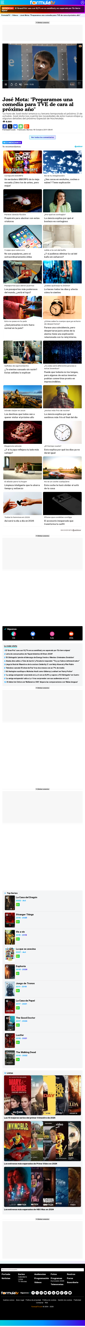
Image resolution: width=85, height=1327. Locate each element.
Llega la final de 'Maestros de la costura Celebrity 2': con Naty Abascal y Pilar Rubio (40, 664)
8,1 (18, 973)
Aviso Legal (20, 1300)
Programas (56, 1278)
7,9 (18, 1059)
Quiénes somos (8, 1300)
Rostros (71, 1274)
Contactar (39, 1302)
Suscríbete (72, 1282)
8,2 (18, 991)
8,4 (18, 939)
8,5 (18, 1008)
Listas (20, 1279)
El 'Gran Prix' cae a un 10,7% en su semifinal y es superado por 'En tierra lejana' (37, 650)
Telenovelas (57, 1284)
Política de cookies (49, 1300)
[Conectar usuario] (82, 2)
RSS (46, 1302)
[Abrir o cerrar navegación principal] (2, 2)
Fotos (54, 1274)
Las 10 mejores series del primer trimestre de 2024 (29, 1117)
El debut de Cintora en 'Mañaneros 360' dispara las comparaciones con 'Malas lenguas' (42, 682)
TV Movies (22, 1281)
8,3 (18, 905)
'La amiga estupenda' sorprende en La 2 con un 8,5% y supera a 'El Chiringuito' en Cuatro (42, 675)
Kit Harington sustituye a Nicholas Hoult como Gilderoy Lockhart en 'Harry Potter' (39, 671)
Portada (6, 1274)
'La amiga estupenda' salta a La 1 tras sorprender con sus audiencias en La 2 (37, 678)
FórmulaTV (5, 15)
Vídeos (15, 15)
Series (21, 1274)
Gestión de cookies (65, 1300)
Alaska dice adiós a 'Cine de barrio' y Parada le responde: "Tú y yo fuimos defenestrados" (43, 661)
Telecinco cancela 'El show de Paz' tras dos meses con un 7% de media (35, 668)
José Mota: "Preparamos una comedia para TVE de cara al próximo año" (50, 15)
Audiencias (40, 1274)
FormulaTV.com (36, 1306)
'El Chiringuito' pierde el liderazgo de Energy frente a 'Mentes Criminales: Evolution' (40, 657)
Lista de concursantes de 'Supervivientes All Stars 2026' (29, 654)
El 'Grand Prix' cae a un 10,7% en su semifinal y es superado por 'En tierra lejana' (41, 9)
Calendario (22, 1277)
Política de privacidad (33, 1300)
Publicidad (77, 1300)
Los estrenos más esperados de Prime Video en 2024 (30, 1163)
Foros (70, 1278)
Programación (41, 1278)
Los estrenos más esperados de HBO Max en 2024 (29, 1209)
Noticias (6, 1278)
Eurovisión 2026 (57, 1281)
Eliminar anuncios (43, 23)
